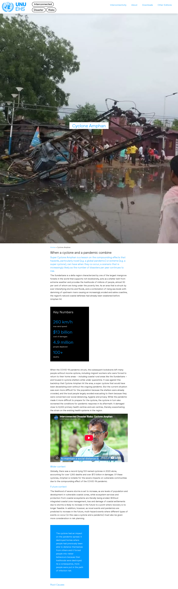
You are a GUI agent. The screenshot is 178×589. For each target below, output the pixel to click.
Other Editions (165, 5)
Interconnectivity (118, 5)
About (134, 5)
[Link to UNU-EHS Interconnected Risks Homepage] (31, 7)
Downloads (147, 5)
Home (52, 247)
